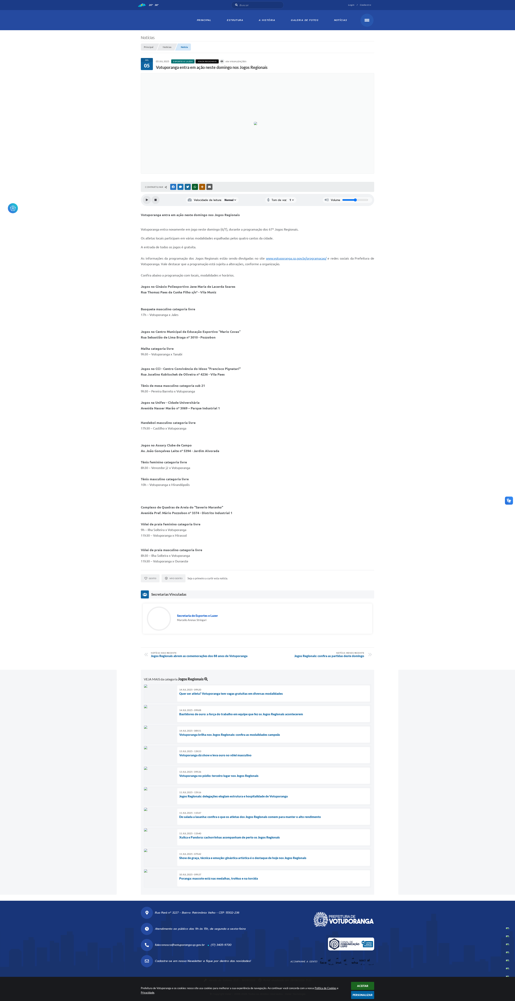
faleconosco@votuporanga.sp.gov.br (180, 945)
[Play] (147, 200)
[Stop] (155, 200)
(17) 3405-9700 (221, 945)
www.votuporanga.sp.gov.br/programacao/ (296, 258)
